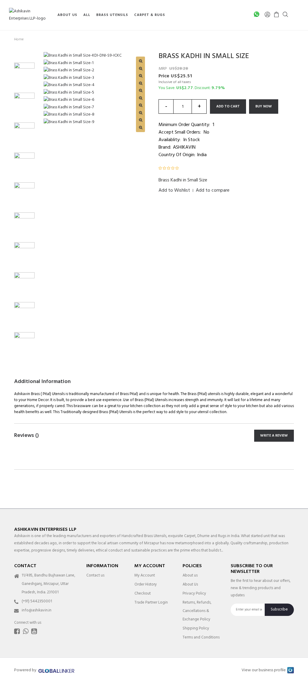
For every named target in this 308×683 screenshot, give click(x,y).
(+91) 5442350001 (37, 601)
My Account (144, 575)
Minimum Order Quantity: (184, 124)
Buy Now (263, 107)
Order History (145, 584)
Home (19, 39)
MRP (163, 68)
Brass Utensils (112, 15)
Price (164, 76)
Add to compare (212, 190)
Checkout (142, 593)
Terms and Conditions (201, 637)
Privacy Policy (194, 593)
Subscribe (279, 609)
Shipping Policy (196, 628)
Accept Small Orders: (180, 132)
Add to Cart (228, 107)
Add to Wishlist (174, 190)
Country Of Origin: (177, 155)
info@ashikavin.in (36, 610)
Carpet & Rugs (149, 15)
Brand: (165, 147)
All (86, 15)
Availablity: (169, 140)
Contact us (95, 575)
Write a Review (274, 436)
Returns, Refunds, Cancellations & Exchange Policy (197, 611)
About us (190, 575)
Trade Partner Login (151, 602)
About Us (67, 15)
